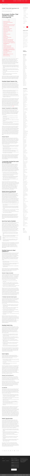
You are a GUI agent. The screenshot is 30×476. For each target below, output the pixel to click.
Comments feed (25, 231)
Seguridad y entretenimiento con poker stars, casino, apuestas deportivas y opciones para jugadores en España (25, 39)
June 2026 (24, 57)
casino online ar (25, 145)
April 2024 (24, 64)
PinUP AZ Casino (25, 198)
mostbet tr (24, 174)
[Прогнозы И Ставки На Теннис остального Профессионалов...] (0, 238)
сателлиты (24, 224)
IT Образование (25, 150)
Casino (24, 143)
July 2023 (24, 69)
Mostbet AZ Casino (25, 157)
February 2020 (24, 83)
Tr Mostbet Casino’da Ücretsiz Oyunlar (7, 30)
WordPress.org (25, 232)
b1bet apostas (24, 136)
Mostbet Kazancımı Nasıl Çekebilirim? (7, 28)
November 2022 (25, 76)
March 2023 (24, 72)
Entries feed (24, 230)
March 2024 (24, 65)
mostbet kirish (24, 166)
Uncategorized (17, 4)
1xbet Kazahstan (25, 123)
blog (23, 138)
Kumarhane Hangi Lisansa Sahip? (7, 45)
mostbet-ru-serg (25, 177)
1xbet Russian (24, 126)
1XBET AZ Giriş (24, 116)
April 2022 (24, 81)
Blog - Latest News (5, 4)
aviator (24, 129)
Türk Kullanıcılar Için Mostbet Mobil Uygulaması (8, 41)
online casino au (25, 178)
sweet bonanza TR (25, 206)
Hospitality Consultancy (24, 16)
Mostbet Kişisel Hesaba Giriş (6, 21)
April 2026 (24, 58)
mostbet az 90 (24, 156)
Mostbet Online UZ (25, 169)
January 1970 (24, 85)
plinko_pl (24, 199)
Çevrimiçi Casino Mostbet (6, 27)
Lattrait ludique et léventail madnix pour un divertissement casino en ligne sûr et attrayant (25, 43)
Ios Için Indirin (4, 44)
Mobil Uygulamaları (5, 36)
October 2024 (24, 59)
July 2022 (24, 79)
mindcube (12, 9)
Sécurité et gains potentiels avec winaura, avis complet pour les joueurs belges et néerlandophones (25, 36)
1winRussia (24, 113)
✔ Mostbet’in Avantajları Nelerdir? (7, 46)
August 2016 (24, 84)
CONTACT (24, 23)
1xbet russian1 (25, 127)
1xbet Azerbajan (25, 117)
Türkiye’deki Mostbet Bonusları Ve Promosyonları (9, 24)
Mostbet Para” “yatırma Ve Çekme (7, 37)
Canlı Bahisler (5, 35)
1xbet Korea (24, 124)
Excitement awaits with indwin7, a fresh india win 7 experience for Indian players (25, 46)
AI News (24, 128)
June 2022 (24, 80)
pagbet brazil (24, 179)
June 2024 (24, 62)
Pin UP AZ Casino (25, 183)
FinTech (24, 148)
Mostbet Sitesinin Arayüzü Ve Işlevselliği (8, 40)
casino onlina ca (25, 144)
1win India (24, 105)
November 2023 (25, 66)
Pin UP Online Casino (25, 188)
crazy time (24, 147)
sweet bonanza (25, 205)
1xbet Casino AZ (25, 119)
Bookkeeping (24, 139)
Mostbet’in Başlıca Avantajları (6, 29)
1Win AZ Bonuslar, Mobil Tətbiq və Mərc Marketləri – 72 (25, 95)
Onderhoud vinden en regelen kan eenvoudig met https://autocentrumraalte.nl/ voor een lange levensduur (25, 33)
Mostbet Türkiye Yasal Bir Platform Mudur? (8, 39)
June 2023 (24, 70)
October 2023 (24, 67)
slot (23, 202)
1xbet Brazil (24, 118)
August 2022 (24, 78)
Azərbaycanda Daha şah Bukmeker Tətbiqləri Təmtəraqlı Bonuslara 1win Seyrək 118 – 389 (25, 134)
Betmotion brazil (25, 137)
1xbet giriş (24, 122)
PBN (23, 180)
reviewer (24, 200)
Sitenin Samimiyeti (5, 38)
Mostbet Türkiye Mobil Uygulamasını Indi (10, 8)
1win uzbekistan (25, 112)
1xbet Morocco (24, 125)
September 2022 (25, 77)
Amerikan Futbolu (5, 52)
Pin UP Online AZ (25, 187)
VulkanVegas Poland (25, 217)
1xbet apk (24, 114)
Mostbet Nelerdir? (5, 23)
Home (14, 4)
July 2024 (24, 61)
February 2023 (24, 73)
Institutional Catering (24, 11)
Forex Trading (24, 149)
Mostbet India (24, 165)
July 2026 (24, 56)
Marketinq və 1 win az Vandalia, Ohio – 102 (25, 153)
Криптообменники (25, 223)
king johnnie (24, 151)
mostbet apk (24, 155)
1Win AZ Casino (25, 96)
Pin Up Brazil (24, 185)
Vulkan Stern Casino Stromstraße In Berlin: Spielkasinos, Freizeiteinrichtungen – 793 (25, 211)
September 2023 (25, 68)
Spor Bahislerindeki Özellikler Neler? (7, 51)
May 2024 (24, 63)
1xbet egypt (24, 121)
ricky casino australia (25, 201)
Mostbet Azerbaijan (25, 161)
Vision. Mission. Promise (25, 22)
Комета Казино (25, 222)
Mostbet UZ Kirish (25, 176)
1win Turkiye (24, 111)
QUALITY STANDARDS (25, 17)
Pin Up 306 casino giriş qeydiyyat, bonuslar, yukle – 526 (25, 182)
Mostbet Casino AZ (25, 162)
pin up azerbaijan (25, 184)
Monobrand (24, 154)
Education (24, 12)
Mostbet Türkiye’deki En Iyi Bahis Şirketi (8, 22)
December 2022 (25, 75)
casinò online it (25, 146)
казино (24, 221)
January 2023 (24, 74)
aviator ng (24, 130)
